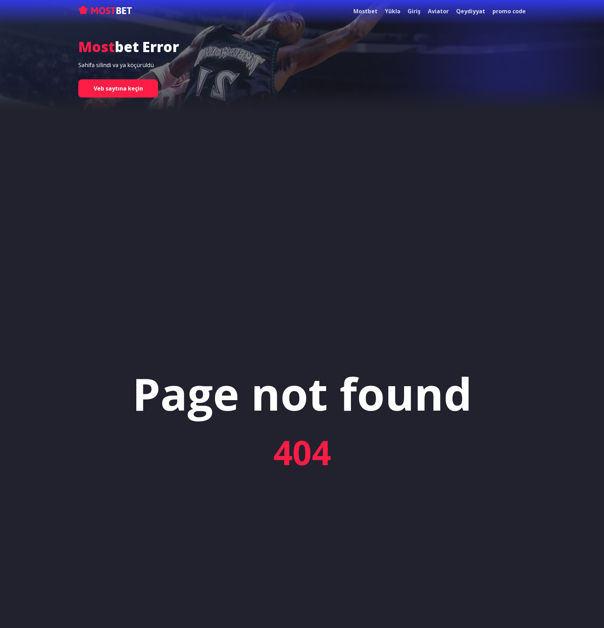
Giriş (414, 11)
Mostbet (365, 11)
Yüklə (392, 11)
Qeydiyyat (470, 11)
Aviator (438, 11)
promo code (509, 11)
